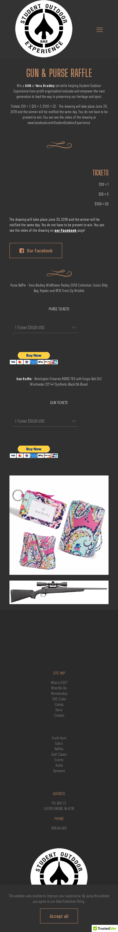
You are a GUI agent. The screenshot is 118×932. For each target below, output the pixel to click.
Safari (59, 743)
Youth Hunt (59, 738)
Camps (59, 704)
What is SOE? (59, 682)
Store (59, 709)
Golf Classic (59, 754)
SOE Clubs (59, 699)
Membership (59, 693)
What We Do (59, 688)
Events (59, 759)
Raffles (59, 749)
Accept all (59, 916)
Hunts (59, 765)
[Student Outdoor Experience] (43, 56)
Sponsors (59, 770)
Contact (59, 715)
